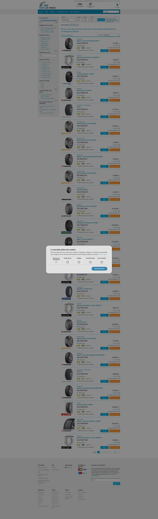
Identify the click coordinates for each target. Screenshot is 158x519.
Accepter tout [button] (99, 268)
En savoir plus (102, 254)
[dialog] (79, 259)
